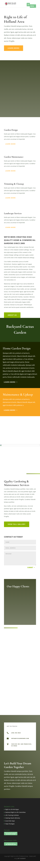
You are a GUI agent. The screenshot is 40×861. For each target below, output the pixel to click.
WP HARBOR (21, 858)
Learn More (13, 48)
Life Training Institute (12, 815)
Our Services (9, 107)
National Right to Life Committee (15, 812)
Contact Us (9, 114)
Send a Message (24, 753)
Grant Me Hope (10, 821)
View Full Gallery (16, 524)
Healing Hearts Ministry (12, 818)
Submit (30, 567)
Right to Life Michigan (12, 809)
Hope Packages (10, 824)
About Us (12, 315)
